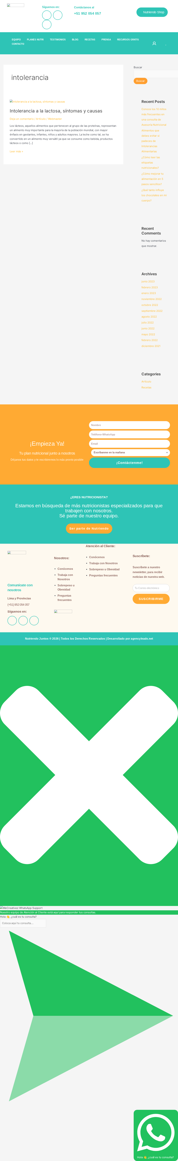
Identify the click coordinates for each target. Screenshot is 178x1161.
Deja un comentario (22, 118)
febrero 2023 (149, 287)
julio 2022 (147, 322)
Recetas (146, 387)
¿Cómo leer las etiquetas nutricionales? (150, 162)
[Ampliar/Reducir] (3, 1110)
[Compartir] (18, 1110)
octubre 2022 (149, 305)
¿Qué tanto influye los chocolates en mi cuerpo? (154, 195)
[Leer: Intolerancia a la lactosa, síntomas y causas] (37, 101)
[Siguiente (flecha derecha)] (11, 1115)
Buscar (138, 67)
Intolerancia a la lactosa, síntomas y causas (56, 111)
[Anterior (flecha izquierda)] (3, 1115)
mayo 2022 (148, 334)
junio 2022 (148, 328)
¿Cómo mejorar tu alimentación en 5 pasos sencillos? (152, 179)
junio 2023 (148, 281)
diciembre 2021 (150, 346)
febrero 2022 (149, 340)
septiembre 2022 (152, 310)
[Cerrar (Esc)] (26, 1110)
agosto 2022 (149, 316)
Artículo (41, 118)
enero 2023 (148, 293)
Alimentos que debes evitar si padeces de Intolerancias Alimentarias (150, 141)
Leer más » (16, 151)
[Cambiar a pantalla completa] (11, 1110)
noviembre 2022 (151, 299)
